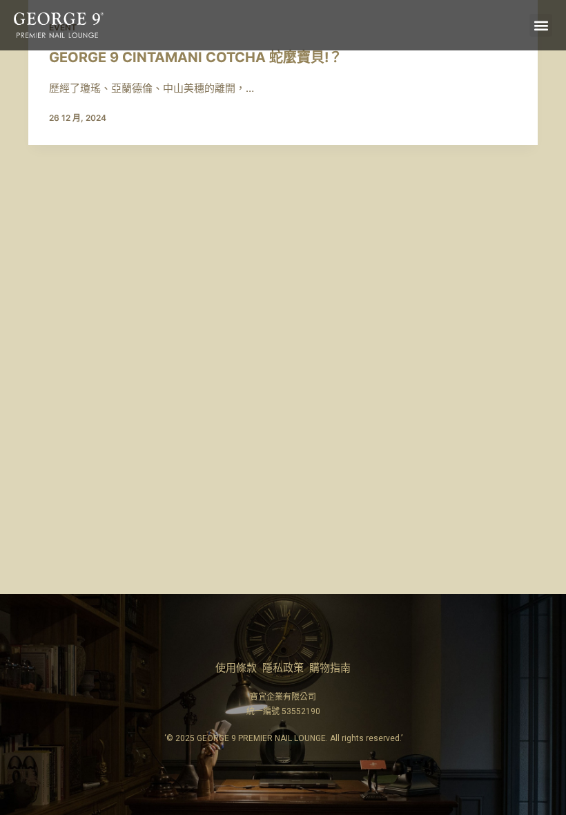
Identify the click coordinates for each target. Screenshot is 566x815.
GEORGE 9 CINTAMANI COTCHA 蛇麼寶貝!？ (195, 57)
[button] (540, 25)
